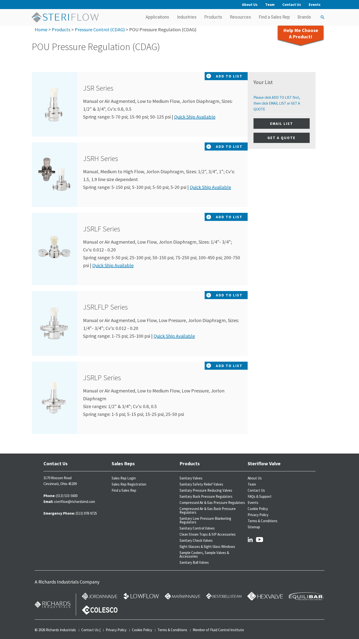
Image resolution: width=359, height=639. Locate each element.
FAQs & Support (260, 496)
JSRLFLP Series (111, 307)
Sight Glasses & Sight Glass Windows (207, 546)
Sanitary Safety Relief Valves (201, 484)
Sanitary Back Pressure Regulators (206, 496)
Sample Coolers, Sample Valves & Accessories (204, 554)
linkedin (250, 539)
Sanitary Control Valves (197, 528)
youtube (259, 539)
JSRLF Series (107, 228)
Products (213, 17)
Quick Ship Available (194, 117)
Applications (157, 17)
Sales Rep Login (124, 478)
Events (314, 4)
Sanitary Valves (191, 478)
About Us (249, 4)
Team (270, 4)
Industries (187, 17)
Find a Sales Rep (274, 17)
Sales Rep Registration (129, 484)
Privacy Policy (258, 514)
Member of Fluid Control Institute (218, 630)
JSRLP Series (107, 377)
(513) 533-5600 (66, 495)
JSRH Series (106, 158)
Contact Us (291, 4)
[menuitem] (157, 17)
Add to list (229, 76)
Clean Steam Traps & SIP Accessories (208, 534)
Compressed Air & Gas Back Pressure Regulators (208, 510)
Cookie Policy (258, 508)
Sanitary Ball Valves (194, 562)
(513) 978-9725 (86, 513)
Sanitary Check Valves (196, 540)
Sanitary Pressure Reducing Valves (206, 490)
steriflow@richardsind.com (74, 501)
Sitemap (254, 527)
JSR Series (103, 88)
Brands (304, 17)
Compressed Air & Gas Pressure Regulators (212, 502)
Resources (240, 17)
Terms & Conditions (262, 521)
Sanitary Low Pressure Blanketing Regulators (205, 520)
